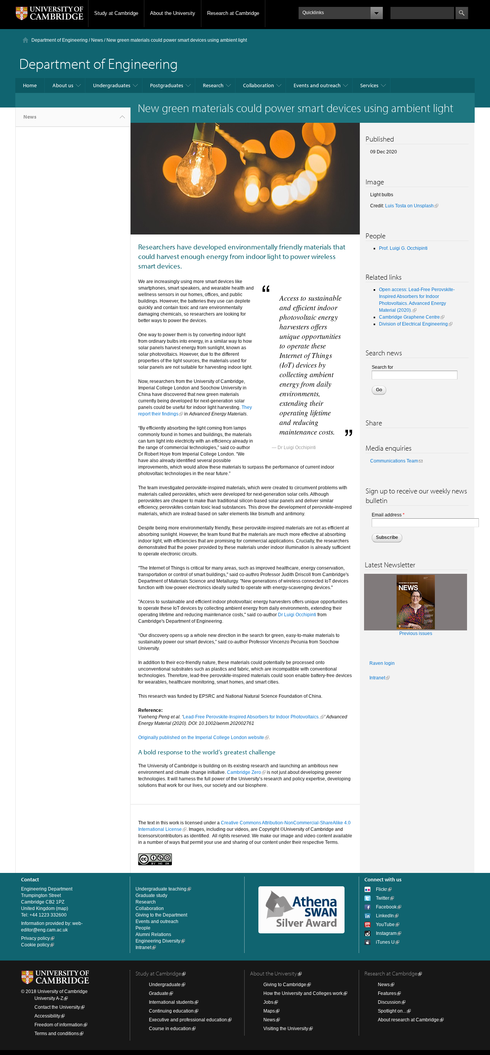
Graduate (158, 993)
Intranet (377, 678)
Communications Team (394, 461)
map (62, 908)
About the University (172, 13)
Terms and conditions (56, 1033)
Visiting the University (285, 1028)
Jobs (268, 1002)
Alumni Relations (153, 934)
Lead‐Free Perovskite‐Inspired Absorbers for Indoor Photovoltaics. (251, 717)
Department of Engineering (59, 40)
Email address (388, 515)
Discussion (389, 1002)
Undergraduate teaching (161, 889)
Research (213, 85)
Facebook (386, 907)
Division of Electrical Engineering (413, 324)
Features (387, 993)
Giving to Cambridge (284, 984)
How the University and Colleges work (303, 993)
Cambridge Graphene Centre (409, 317)
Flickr (381, 889)
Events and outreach (317, 85)
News (97, 40)
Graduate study (151, 895)
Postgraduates (166, 85)
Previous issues (415, 633)
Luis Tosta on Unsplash (409, 205)
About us (63, 85)
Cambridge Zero (244, 772)
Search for (382, 367)
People (143, 928)
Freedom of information (58, 1024)
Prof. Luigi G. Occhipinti (403, 248)
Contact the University (57, 1007)
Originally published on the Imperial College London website (201, 737)
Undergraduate (165, 984)
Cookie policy (35, 945)
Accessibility (47, 1016)
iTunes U (385, 942)
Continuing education (171, 1011)
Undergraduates (112, 85)
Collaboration (258, 85)
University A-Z (48, 998)
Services (369, 85)
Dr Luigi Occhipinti (297, 614)
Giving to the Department (161, 915)
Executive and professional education (188, 1019)
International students (171, 1002)
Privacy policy (35, 938)
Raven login (382, 663)
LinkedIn (385, 915)
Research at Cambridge (233, 13)
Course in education (170, 1028)
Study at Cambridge (116, 13)
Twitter (382, 898)
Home (30, 85)
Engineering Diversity (158, 941)
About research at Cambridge (408, 1019)
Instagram (386, 933)
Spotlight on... (392, 1011)
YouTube (385, 924)
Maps (269, 1011)
